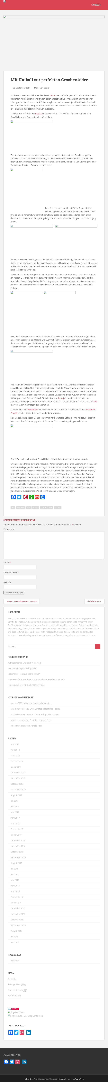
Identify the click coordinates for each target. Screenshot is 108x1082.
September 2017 (18, 789)
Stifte (50, 507)
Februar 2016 (17, 897)
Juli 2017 (14, 800)
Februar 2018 (17, 761)
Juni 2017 (15, 806)
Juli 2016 (14, 868)
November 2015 (18, 914)
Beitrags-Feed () (17, 984)
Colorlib (61, 1079)
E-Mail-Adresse (11, 572)
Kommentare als (17, 990)
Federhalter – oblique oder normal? (24, 674)
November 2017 (18, 778)
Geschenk (20, 507)
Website (7, 582)
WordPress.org (14, 995)
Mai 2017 (15, 812)
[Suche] (97, 646)
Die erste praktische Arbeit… (38, 703)
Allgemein (15, 960)
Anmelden (12, 979)
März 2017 (15, 823)
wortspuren (33, 409)
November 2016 (18, 846)
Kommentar (8, 529)
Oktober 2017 (17, 784)
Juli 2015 (14, 936)
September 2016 (18, 857)
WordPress (79, 1079)
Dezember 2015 (18, 908)
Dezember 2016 (18, 840)
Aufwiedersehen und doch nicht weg (24, 662)
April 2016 (15, 885)
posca (43, 507)
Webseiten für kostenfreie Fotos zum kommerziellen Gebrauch (36, 679)
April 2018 (15, 750)
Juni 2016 (15, 874)
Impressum (95, 5)
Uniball (53, 95)
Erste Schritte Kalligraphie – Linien (45, 708)
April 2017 (15, 817)
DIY (13, 507)
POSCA (38, 113)
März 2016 (15, 891)
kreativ (35, 507)
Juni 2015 (15, 942)
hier (95, 401)
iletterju (61, 398)
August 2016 (16, 863)
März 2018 (15, 755)
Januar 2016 (16, 902)
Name (7, 562)
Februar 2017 (17, 829)
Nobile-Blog (28, 1079)
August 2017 (16, 795)
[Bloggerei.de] (13, 1008)
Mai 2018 (15, 744)
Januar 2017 (16, 834)
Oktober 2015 (17, 919)
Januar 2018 (16, 767)
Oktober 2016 (17, 851)
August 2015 (16, 931)
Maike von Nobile (41, 88)
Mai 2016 (15, 880)
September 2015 (18, 925)
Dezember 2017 (18, 772)
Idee (29, 507)
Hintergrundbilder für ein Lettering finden (26, 685)
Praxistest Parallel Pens (40, 720)
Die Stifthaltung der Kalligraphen (22, 668)
